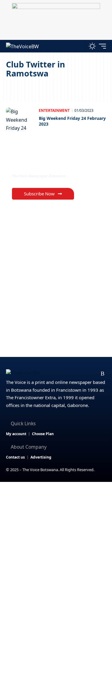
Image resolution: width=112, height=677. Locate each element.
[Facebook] (55, 374)
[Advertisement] (56, 541)
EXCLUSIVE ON (37, 163)
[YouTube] (74, 374)
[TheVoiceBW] (22, 46)
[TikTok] (93, 374)
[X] (64, 374)
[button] (79, 46)
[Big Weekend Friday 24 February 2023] (21, 120)
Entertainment (54, 110)
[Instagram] (84, 374)
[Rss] (102, 374)
